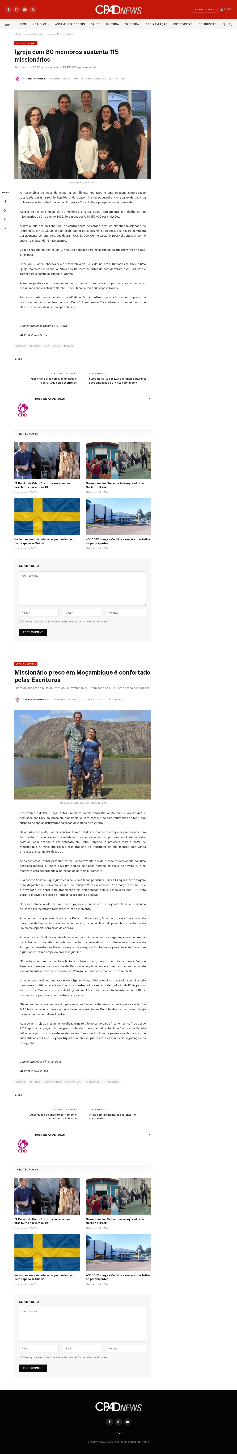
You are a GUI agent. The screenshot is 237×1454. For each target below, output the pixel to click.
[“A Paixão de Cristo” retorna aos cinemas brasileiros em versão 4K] (47, 460)
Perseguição (112, 1081)
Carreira (132, 24)
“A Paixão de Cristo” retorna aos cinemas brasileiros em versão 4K (42, 485)
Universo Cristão (26, 43)
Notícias (39, 24)
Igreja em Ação (156, 24)
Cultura (112, 24)
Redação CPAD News (35, 79)
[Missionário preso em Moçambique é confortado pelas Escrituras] (82, 755)
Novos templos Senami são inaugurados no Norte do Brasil (115, 485)
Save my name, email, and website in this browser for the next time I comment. (66, 621)
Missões (69, 346)
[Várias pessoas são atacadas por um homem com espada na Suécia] (47, 516)
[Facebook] (5, 201)
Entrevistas (183, 24)
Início (17, 34)
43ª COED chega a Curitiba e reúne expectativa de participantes (118, 541)
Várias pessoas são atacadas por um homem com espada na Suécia (44, 541)
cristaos (20, 346)
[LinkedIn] (5, 219)
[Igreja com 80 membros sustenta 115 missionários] (82, 134)
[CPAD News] (118, 9)
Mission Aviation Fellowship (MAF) (63, 1081)
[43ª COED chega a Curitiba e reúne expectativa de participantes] (118, 516)
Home (23, 24)
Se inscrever (204, 9)
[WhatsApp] (5, 228)
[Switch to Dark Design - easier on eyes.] (224, 24)
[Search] (230, 24)
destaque (34, 346)
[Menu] (7, 24)
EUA (46, 346)
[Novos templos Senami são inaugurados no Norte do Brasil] (118, 460)
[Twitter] (5, 210)
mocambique (93, 1081)
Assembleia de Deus (70, 24)
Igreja (56, 346)
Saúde (95, 24)
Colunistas (208, 24)
